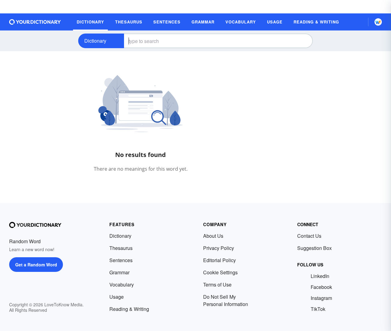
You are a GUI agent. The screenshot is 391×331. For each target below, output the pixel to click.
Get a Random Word (36, 265)
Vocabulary (121, 284)
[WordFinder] (378, 22)
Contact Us (309, 235)
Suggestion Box (314, 247)
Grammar (119, 272)
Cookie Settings (220, 272)
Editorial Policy (219, 260)
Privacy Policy (218, 247)
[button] (358, 22)
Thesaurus (121, 247)
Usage (116, 296)
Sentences (121, 260)
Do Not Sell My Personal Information (225, 300)
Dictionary (95, 40)
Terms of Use (217, 284)
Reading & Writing (129, 308)
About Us (213, 235)
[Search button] (303, 41)
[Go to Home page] (35, 22)
